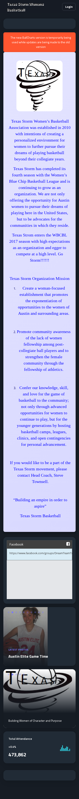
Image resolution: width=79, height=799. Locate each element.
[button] (57, 7)
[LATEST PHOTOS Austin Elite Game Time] (25, 663)
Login (69, 6)
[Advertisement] (39, 23)
